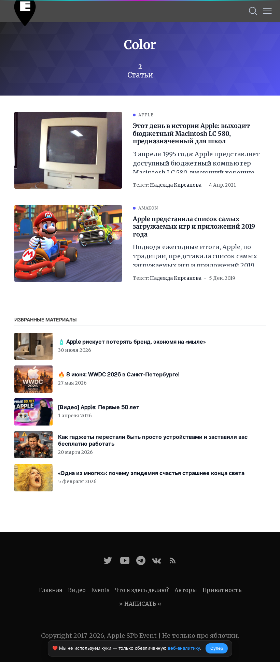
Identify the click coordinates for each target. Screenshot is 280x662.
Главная (50, 590)
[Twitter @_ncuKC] (107, 560)
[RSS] (172, 560)
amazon (148, 208)
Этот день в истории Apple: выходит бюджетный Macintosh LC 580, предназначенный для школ (191, 133)
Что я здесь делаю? (142, 590)
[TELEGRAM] (141, 560)
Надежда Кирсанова (175, 185)
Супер (216, 648)
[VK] (156, 560)
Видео (77, 590)
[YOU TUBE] (124, 560)
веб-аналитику (184, 648)
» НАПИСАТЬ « (140, 603)
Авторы (185, 590)
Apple (145, 114)
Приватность (221, 590)
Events (100, 590)
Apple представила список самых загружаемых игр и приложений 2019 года (194, 226)
